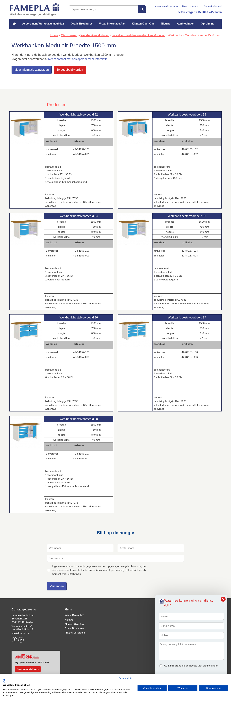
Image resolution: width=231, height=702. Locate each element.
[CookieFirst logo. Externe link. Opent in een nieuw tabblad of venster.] (4, 681)
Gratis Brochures (82, 23)
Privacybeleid (125, 678)
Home (54, 35)
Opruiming (207, 23)
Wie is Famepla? (74, 615)
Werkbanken (69, 35)
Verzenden (57, 586)
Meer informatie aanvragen (31, 69)
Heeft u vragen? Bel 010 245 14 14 (198, 12)
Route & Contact (212, 6)
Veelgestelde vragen (166, 6)
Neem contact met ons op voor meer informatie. (78, 59)
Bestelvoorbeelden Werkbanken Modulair (138, 35)
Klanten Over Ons (143, 23)
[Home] (14, 24)
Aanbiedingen (185, 23)
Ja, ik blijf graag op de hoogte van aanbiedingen (191, 665)
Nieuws (165, 23)
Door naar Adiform (28, 669)
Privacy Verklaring (75, 632)
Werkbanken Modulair (94, 35)
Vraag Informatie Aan (112, 23)
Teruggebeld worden (70, 69)
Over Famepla (190, 6)
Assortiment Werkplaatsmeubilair (43, 23)
